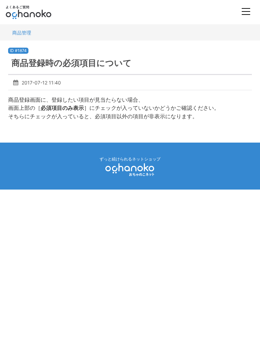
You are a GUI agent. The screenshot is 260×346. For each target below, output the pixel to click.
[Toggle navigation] (246, 12)
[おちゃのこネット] (130, 169)
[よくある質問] (37, 12)
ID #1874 (18, 50)
